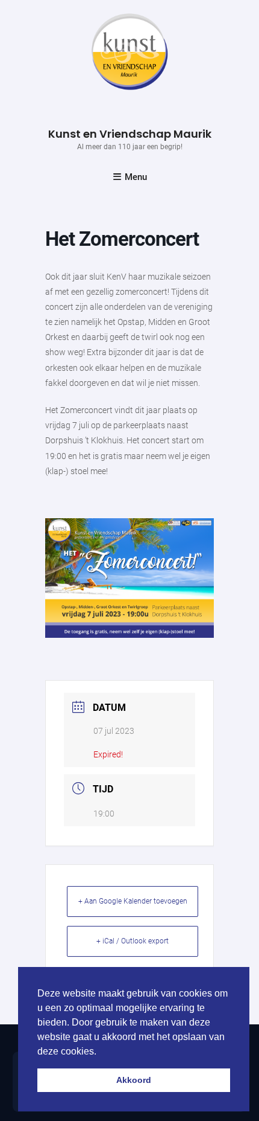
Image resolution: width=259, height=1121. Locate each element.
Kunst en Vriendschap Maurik (129, 133)
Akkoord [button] (133, 1080)
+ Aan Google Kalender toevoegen (132, 901)
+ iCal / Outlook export (132, 941)
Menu (136, 177)
